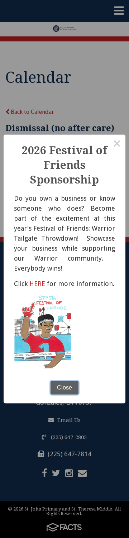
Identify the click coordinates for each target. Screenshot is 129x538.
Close (64, 387)
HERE (37, 283)
